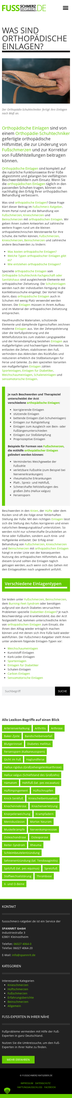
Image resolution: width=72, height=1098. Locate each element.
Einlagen (24, 305)
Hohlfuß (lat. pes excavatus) (40, 783)
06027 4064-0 (22, 944)
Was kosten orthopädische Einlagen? (32, 251)
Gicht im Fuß (12, 759)
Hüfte (48, 511)
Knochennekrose (15, 806)
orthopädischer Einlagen (41, 450)
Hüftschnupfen (43, 790)
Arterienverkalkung (17, 728)
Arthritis (40, 728)
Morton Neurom (41, 822)
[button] (65, 8)
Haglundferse (35, 759)
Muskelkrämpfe (14, 829)
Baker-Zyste (12, 736)
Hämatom (10, 783)
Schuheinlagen (56, 284)
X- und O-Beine (14, 884)
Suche (62, 691)
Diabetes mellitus (39, 744)
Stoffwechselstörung (17, 876)
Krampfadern (45, 814)
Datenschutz (42, 1083)
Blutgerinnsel (13, 744)
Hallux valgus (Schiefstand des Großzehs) (31, 775)
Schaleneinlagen (45, 375)
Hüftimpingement (16, 790)
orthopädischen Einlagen (26, 184)
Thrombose (44, 876)
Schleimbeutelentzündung (22, 853)
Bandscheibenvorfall (38, 736)
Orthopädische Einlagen (25, 128)
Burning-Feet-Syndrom (24, 603)
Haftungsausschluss (29, 1087)
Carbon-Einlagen (19, 673)
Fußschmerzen (16, 149)
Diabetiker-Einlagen (43, 612)
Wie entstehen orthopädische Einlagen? (34, 264)
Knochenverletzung (45, 806)
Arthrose (57, 728)
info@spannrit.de (23, 955)
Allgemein (14, 1006)
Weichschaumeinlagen (17, 375)
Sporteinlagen (11, 370)
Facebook (50, 1087)
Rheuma (35, 845)
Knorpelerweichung (17, 814)
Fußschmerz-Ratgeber (47, 207)
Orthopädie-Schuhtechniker (42, 133)
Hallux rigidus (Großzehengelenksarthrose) (32, 767)
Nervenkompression (43, 829)
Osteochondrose (15, 837)
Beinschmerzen (12, 219)
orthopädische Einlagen (31, 202)
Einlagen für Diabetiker (37, 370)
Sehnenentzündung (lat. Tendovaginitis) (31, 860)
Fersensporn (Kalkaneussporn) (24, 751)
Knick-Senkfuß (13, 798)
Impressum (27, 1083)
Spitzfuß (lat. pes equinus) (21, 868)
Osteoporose (39, 837)
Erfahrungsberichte (21, 997)
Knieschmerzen (33, 215)
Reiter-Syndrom (14, 845)
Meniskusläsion (14, 822)
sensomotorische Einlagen (19, 379)
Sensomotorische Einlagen (25, 678)
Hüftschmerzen (18, 989)
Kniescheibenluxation (42, 798)
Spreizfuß (50, 868)
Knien (34, 511)
